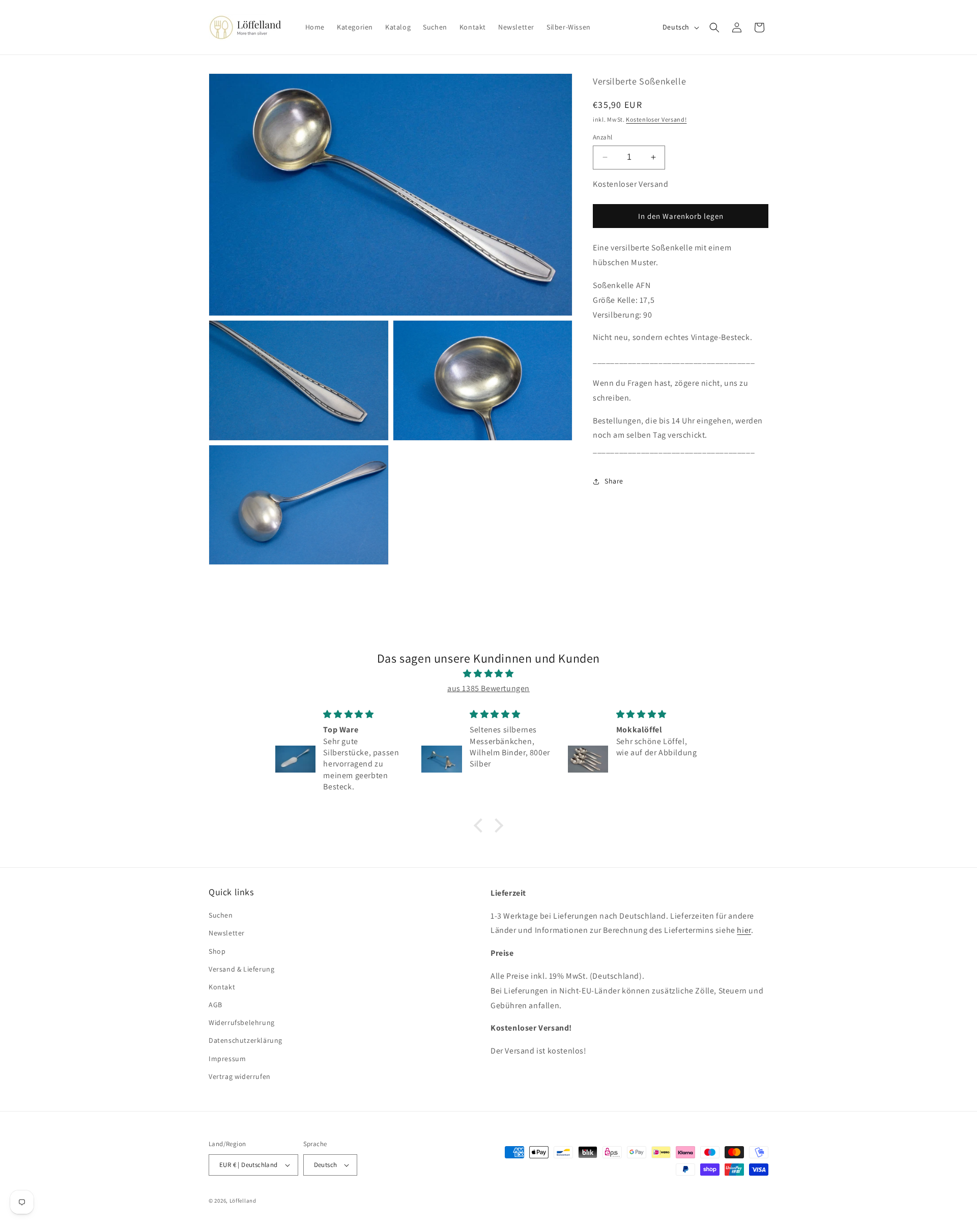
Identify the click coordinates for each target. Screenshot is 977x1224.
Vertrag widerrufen (240, 1076)
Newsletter (227, 932)
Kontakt (222, 986)
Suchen (221, 915)
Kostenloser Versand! (656, 119)
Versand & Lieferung (241, 969)
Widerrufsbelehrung (242, 1022)
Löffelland (242, 1200)
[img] (488, 673)
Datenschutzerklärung (245, 1040)
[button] (714, 27)
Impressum (227, 1058)
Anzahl (602, 137)
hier (744, 930)
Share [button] (614, 481)
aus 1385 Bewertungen (488, 688)
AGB (215, 1004)
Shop (217, 951)
